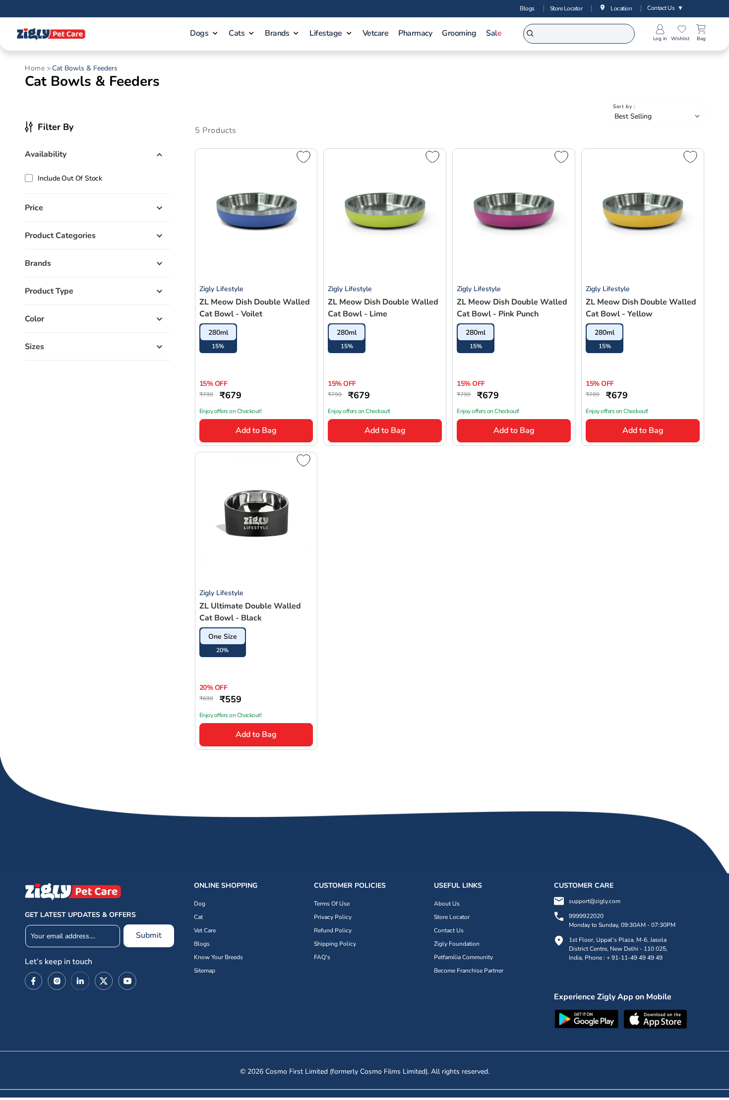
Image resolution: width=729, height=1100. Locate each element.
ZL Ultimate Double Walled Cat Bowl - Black (250, 612)
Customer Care (583, 885)
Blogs (527, 8)
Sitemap (204, 971)
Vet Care (205, 930)
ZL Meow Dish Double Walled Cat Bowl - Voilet (254, 308)
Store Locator (566, 8)
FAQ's (322, 957)
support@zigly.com (594, 901)
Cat (198, 917)
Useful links (458, 885)
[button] (204, 34)
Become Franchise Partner (468, 971)
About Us (447, 904)
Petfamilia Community (463, 957)
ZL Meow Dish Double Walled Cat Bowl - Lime (383, 308)
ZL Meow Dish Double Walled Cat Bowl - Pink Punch (512, 308)
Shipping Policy (335, 944)
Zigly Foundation (457, 944)
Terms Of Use (332, 904)
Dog (199, 904)
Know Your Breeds (218, 957)
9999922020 (622, 920)
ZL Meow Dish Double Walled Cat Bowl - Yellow (641, 308)
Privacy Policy (333, 917)
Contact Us (665, 8)
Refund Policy (333, 930)
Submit (149, 935)
